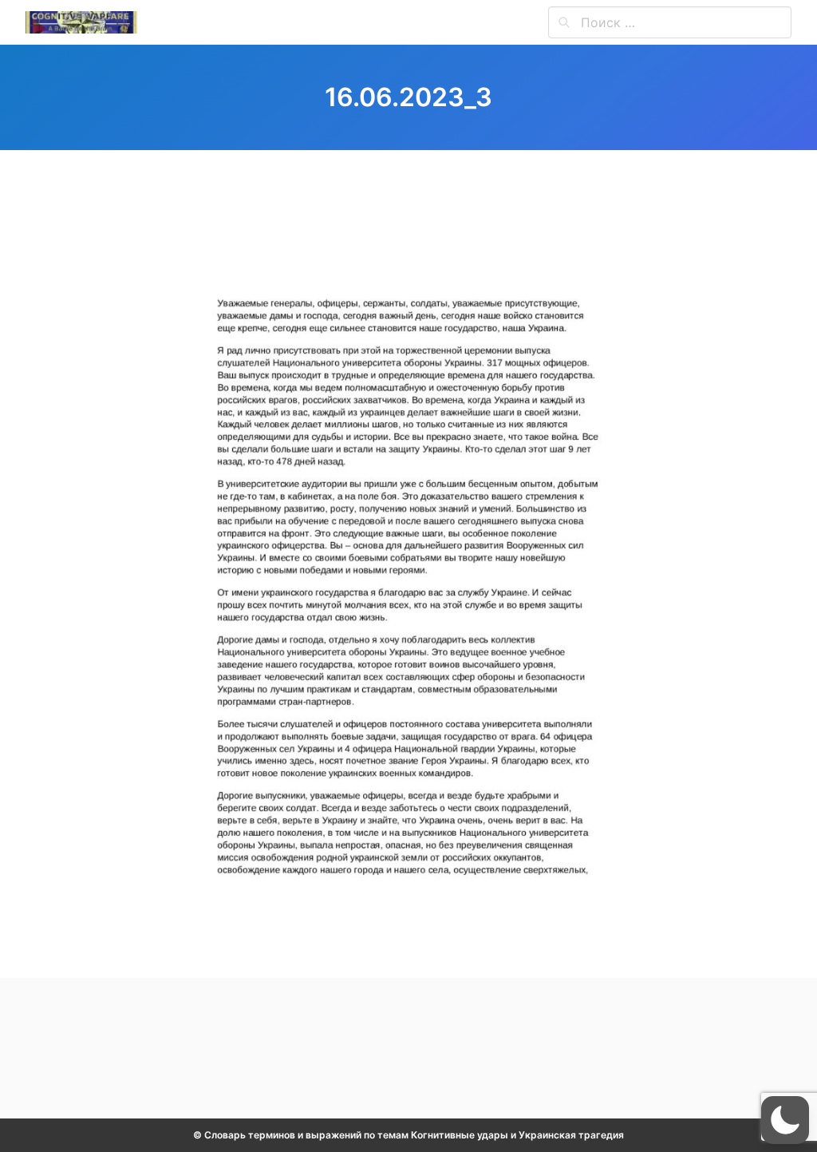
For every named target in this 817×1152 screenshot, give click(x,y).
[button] (785, 1120)
